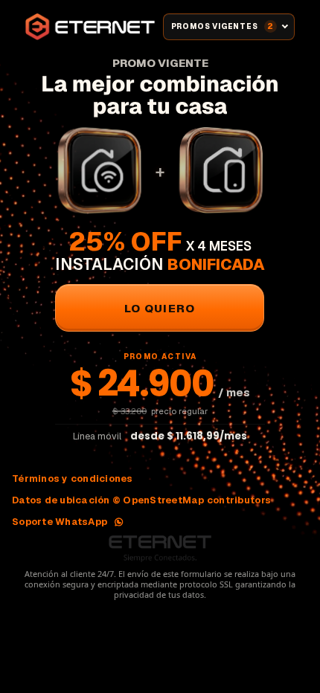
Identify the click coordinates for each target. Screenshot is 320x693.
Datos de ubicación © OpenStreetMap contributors (141, 500)
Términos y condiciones (72, 478)
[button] (159, 308)
